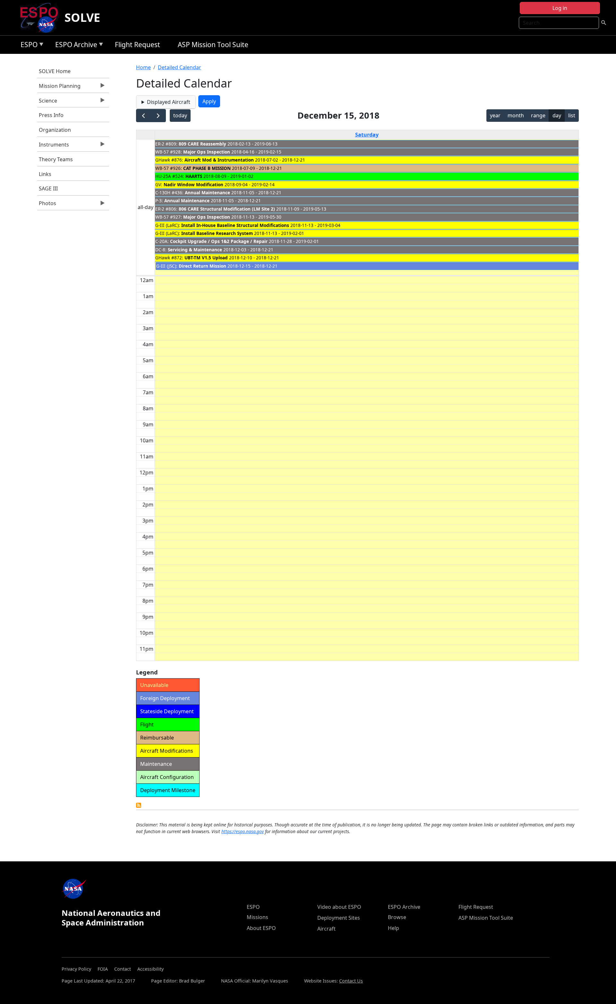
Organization (55, 129)
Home (143, 67)
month (516, 115)
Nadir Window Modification (193, 184)
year (495, 115)
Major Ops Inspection (206, 152)
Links (45, 174)
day (556, 115)
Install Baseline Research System (217, 233)
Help (393, 928)
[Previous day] (143, 115)
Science (47, 102)
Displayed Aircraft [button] (168, 101)
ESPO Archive (74, 45)
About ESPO (261, 928)
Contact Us (351, 981)
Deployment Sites (338, 917)
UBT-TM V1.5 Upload (206, 258)
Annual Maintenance (207, 192)
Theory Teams (56, 159)
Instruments (53, 146)
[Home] (41, 18)
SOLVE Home (55, 71)
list (571, 115)
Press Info (51, 115)
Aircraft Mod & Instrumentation (219, 160)
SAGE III (48, 188)
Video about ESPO (339, 906)
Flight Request (137, 44)
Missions (257, 917)
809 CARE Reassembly (202, 144)
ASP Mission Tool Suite (213, 44)
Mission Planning (59, 87)
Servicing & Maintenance (195, 250)
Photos (46, 205)
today (180, 115)
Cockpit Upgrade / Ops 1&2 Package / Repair (219, 241)
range (538, 115)
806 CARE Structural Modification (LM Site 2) (227, 209)
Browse (397, 917)
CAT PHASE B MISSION (207, 168)
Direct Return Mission (202, 266)
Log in (559, 8)
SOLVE (82, 17)
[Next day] (158, 115)
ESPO (27, 45)
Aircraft (326, 928)
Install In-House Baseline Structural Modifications (235, 225)
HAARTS (193, 176)
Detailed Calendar (179, 67)
